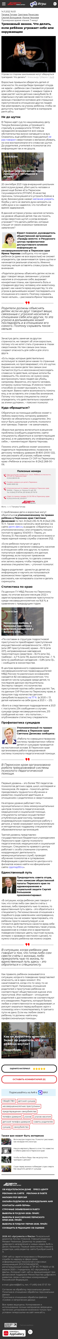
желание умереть (43, 199)
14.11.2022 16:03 (8, 11)
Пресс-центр (40, 1189)
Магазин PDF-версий (14, 1197)
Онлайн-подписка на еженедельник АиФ (27, 1201)
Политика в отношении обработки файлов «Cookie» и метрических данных (24, 1298)
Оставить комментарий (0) (29, 1079)
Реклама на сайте (13, 1193)
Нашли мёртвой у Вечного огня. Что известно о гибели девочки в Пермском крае (34, 1149)
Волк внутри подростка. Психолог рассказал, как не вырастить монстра (34, 1140)
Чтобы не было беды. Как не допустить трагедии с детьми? (31, 1158)
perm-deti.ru (16, 526)
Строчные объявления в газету (21, 1209)
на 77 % (32, 697)
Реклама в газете (36, 1193)
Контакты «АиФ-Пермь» (16, 1205)
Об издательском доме (16, 1189)
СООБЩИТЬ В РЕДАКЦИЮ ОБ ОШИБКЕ (23, 1228)
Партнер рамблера (26, 1325)
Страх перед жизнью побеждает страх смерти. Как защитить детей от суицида (34, 1167)
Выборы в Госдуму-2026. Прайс (20, 1213)
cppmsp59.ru (16, 867)
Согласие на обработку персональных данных (26, 1289)
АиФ (52, 77)
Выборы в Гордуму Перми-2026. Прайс (24, 1224)
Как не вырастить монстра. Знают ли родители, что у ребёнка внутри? (24, 1040)
